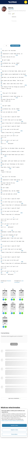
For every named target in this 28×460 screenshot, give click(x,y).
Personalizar (14, 434)
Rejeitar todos (14, 430)
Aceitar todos (14, 425)
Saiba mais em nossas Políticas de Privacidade (13, 420)
